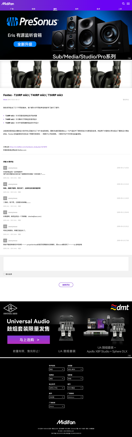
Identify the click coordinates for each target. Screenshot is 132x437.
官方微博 (61, 428)
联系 (83, 428)
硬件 (55, 9)
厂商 (12, 9)
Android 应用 (47, 428)
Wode (5, 100)
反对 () (14, 178)
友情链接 (91, 428)
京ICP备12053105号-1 (57, 433)
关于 (80, 428)
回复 (19, 178)
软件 (76, 9)
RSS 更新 (67, 428)
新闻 (33, 9)
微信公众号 (55, 428)
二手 (120, 9)
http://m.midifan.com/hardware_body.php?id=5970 (28, 147)
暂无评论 (126, 100)
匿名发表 (8, 274)
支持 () (6, 178)
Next (2, 74)
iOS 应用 (40, 428)
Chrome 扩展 (74, 428)
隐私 (87, 428)
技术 (98, 9)
